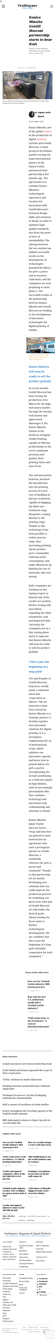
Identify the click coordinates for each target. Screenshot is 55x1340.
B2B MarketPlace (25, 1260)
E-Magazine (23, 1267)
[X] (20, 59)
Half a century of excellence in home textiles (26, 1104)
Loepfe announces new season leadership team (27, 1063)
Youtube (42, 1292)
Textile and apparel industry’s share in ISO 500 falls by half (13, 1207)
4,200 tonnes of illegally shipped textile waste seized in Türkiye (39, 1191)
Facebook (43, 1279)
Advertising (23, 1257)
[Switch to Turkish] (44, 1333)
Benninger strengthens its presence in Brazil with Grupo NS (39, 1173)
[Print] (43, 59)
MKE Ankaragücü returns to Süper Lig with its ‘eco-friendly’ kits (26, 1121)
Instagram (43, 1281)
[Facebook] (14, 59)
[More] (49, 59)
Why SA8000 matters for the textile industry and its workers (39, 1159)
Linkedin (43, 1284)
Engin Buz (39, 1249)
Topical (32, 49)
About (21, 1284)
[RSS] (38, 1287)
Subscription (24, 1254)
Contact (22, 1293)
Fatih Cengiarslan (42, 1245)
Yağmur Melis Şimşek (44, 114)
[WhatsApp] (32, 59)
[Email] (37, 59)
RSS (40, 1287)
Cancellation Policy (26, 1278)
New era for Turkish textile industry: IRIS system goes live (39, 984)
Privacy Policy (24, 1281)
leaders (48, 131)
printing (41, 139)
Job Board (22, 1245)
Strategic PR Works (26, 1263)
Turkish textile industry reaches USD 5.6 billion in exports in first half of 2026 (14, 1192)
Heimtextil (6, 1278)
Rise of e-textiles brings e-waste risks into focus (39, 1143)
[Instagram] (38, 1281)
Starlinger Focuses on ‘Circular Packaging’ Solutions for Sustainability (25, 1096)
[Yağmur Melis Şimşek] (32, 114)
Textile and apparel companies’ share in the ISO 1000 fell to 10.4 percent (14, 1175)
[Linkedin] (26, 59)
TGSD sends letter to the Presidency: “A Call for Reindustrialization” (14, 1159)
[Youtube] (38, 1292)
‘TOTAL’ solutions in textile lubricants (22, 1079)
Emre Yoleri (40, 1261)
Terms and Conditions (23, 1289)
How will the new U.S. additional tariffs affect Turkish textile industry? (37, 1002)
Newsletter (23, 1251)
